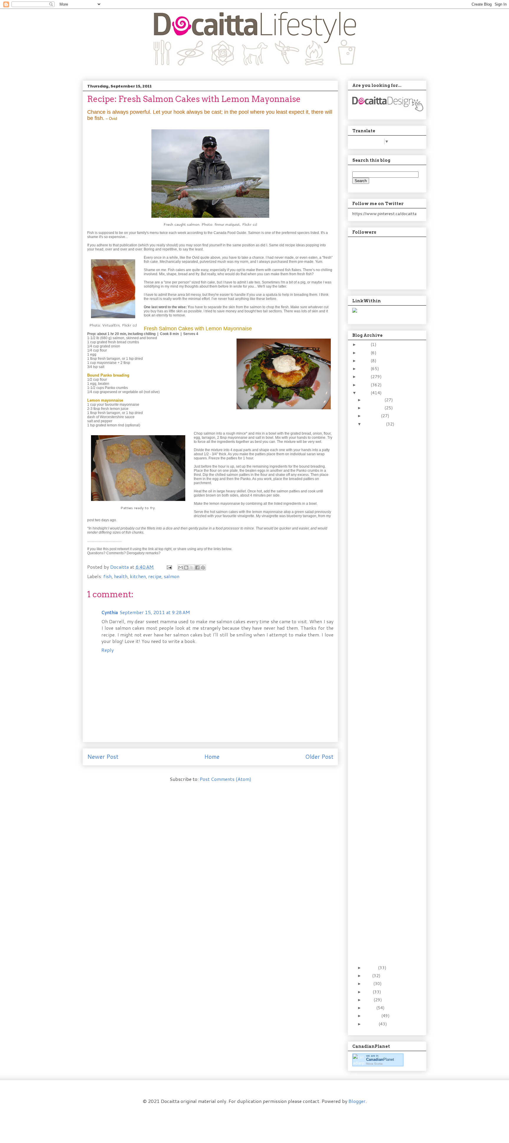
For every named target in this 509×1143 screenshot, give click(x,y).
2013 (365, 377)
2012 (365, 385)
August (371, 968)
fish (107, 576)
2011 (365, 393)
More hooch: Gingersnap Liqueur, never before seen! (385, 659)
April (369, 1000)
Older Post (319, 757)
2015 (365, 361)
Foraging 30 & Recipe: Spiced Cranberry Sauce (383, 472)
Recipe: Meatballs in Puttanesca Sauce (381, 767)
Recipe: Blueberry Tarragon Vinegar (381, 741)
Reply (107, 649)
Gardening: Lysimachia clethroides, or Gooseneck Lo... (383, 855)
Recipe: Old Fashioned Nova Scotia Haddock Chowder (385, 801)
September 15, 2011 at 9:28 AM (155, 612)
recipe (154, 576)
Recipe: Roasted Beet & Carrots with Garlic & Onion (385, 873)
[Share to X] (192, 567)
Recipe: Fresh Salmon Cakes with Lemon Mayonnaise (382, 708)
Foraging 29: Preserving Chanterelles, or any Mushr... (385, 503)
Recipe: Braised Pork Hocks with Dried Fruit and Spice (382, 783)
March (370, 1008)
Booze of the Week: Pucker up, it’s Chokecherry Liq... (382, 557)
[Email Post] (168, 566)
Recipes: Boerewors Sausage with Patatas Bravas (385, 539)
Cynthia (109, 612)
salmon (171, 576)
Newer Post (102, 757)
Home (211, 757)
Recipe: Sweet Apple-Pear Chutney (383, 487)
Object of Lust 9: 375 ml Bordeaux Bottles (384, 955)
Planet (380, 1059)
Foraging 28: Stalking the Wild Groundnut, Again (384, 575)
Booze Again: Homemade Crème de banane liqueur (385, 819)
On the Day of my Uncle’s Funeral (379, 754)
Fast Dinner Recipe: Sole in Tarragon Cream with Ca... (386, 436)
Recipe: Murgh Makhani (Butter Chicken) (384, 590)
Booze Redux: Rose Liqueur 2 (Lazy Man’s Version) (385, 891)
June (368, 984)
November (374, 408)
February (372, 1016)
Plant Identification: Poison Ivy (381, 674)
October (372, 416)
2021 (365, 353)
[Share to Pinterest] (203, 567)
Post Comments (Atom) (225, 779)
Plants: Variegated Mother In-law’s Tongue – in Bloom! (383, 690)
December (374, 400)
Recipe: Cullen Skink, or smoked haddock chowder (384, 641)
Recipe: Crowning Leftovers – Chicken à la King (385, 726)
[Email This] (181, 567)
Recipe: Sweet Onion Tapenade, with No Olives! (383, 521)
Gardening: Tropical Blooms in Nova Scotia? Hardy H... (381, 909)
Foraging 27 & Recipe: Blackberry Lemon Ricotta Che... (383, 623)
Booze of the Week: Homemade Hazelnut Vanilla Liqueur (384, 454)
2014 (365, 369)
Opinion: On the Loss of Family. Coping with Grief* (385, 837)
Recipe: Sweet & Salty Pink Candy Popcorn (384, 924)
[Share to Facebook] (197, 567)
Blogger (357, 1101)
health (121, 576)
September (375, 424)
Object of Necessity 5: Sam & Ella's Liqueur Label (384, 605)
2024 (365, 344)
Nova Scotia (374, 1063)
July (368, 976)
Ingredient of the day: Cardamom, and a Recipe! (383, 940)
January (371, 1024)
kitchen (138, 576)
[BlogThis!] (186, 567)
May (368, 992)
